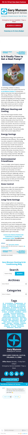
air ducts (4, 311)
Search (19, 273)
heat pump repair (6, 319)
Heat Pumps (15, 319)
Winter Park (18, 327)
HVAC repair (23, 320)
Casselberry (18, 311)
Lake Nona (16, 323)
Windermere (10, 327)
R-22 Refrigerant (19, 324)
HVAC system (15, 321)
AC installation (9, 303)
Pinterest (21, 373)
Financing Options (10, 380)
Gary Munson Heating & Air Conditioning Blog (14, 263)
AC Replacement (11, 304)
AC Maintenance (18, 303)
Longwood (23, 323)
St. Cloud (13, 326)
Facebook (6, 373)
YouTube (16, 373)
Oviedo (12, 324)
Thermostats (20, 326)
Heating (14, 316)
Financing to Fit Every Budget (14, 31)
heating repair (21, 316)
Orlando (17, 244)
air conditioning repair (17, 307)
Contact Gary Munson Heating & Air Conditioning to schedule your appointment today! (13, 236)
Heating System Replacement (10, 317)
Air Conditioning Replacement (13, 308)
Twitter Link (3, 243)
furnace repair (21, 314)
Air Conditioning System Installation (16, 310)
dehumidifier (6, 314)
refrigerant (7, 326)
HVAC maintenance (13, 320)
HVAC (21, 319)
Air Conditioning (11, 306)
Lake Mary (9, 323)
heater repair (6, 316)
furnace (13, 314)
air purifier (11, 311)
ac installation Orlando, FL (8, 91)
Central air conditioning (16, 313)
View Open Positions (19, 2)
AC (3, 303)
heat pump (11, 244)
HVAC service (6, 321)
